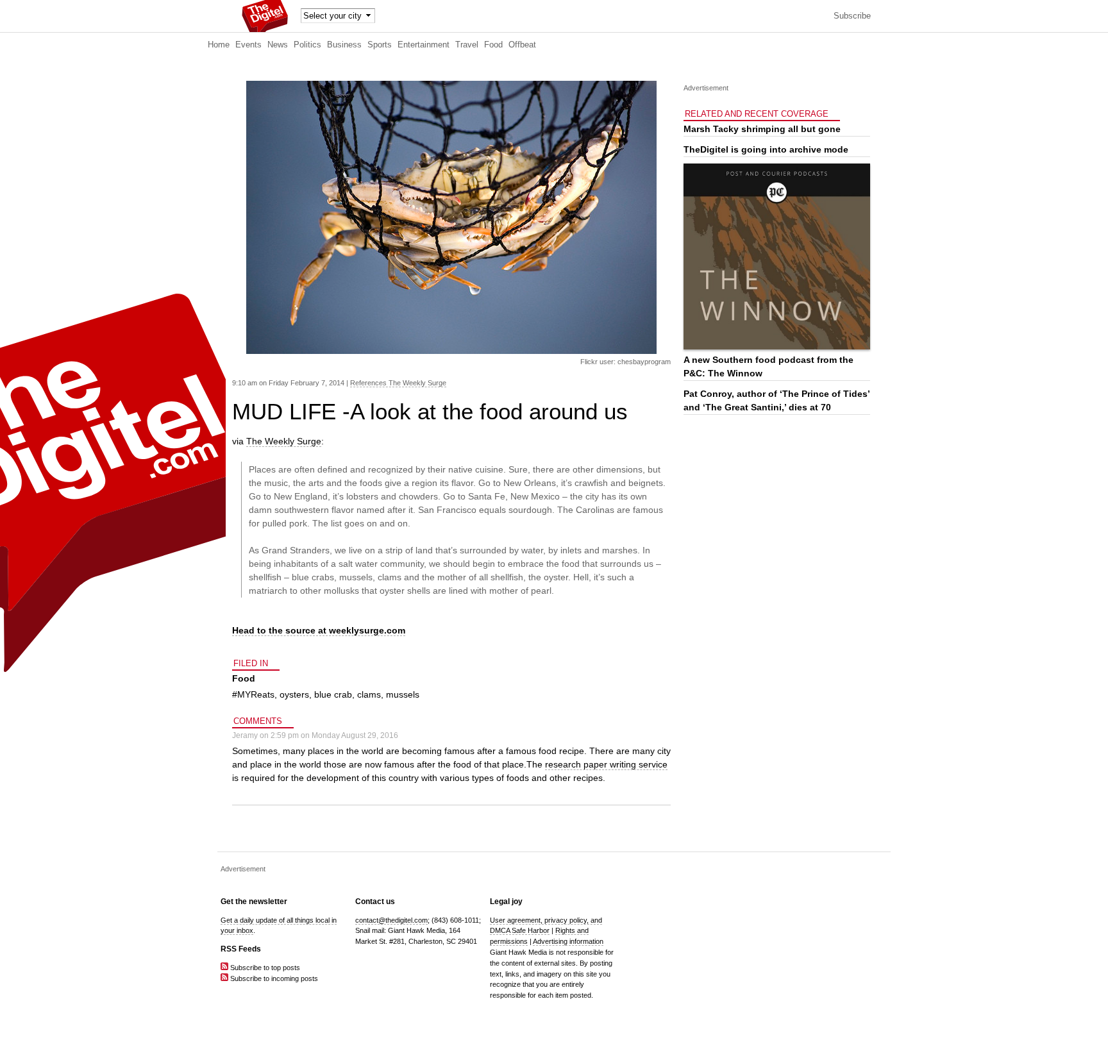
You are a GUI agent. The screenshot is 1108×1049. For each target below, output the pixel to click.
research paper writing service (606, 764)
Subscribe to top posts (264, 967)
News (277, 44)
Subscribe (852, 16)
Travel (466, 44)
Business (344, 44)
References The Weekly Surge (398, 383)
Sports (379, 44)
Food (493, 44)
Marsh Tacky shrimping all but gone (762, 129)
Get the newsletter (254, 901)
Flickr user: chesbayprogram (625, 361)
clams (369, 694)
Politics (307, 44)
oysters (294, 694)
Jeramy (245, 735)
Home (219, 44)
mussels (402, 694)
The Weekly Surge (283, 441)
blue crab (333, 694)
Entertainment (423, 44)
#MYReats (253, 694)
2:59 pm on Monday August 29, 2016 (334, 735)
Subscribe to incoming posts (273, 978)
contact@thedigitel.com (391, 920)
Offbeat (522, 44)
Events (248, 44)
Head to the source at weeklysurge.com (318, 630)
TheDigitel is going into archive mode (766, 149)
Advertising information (568, 941)
